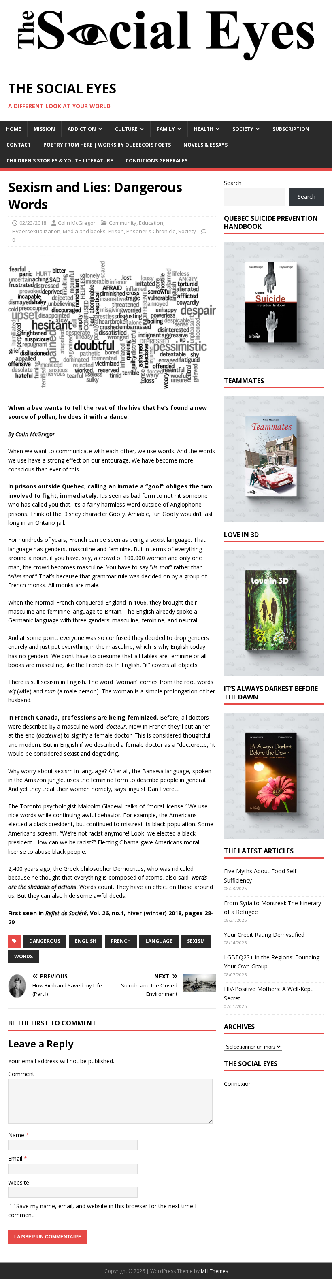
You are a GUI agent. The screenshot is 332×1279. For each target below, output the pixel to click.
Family (166, 129)
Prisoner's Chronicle (151, 231)
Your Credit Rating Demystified (264, 934)
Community (122, 222)
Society (242, 129)
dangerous (44, 941)
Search (233, 183)
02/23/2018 (32, 222)
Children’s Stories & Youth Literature (59, 160)
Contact (18, 144)
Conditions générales (156, 160)
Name (17, 1135)
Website (18, 1182)
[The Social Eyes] (166, 67)
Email (16, 1158)
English (85, 941)
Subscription (290, 129)
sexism (196, 941)
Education (151, 222)
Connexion (238, 1083)
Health (203, 129)
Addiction (82, 129)
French (121, 941)
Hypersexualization (36, 231)
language (158, 941)
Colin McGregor (77, 222)
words (23, 956)
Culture (126, 129)
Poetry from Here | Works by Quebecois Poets (107, 144)
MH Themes (214, 1271)
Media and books (84, 231)
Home (13, 129)
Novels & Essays (205, 144)
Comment (21, 1074)
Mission (44, 129)
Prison (116, 231)
